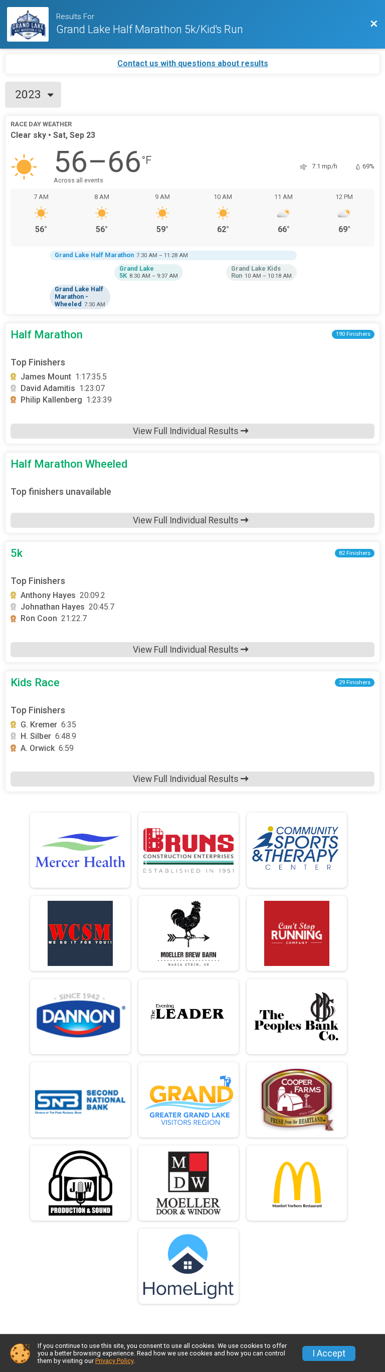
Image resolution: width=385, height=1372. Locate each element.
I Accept (328, 1353)
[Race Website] (31, 24)
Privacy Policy (114, 1360)
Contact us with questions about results (192, 63)
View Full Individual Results (187, 431)
